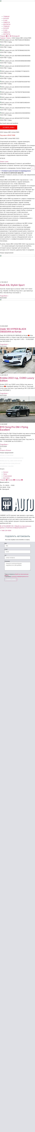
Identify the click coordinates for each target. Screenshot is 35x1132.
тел (5, 555)
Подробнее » (4, 296)
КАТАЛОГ (6, 18)
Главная (2, 38)
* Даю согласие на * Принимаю (16, 575)
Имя (5, 543)
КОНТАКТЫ (6, 24)
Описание (7, 561)
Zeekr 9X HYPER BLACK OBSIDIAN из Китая (13, 330)
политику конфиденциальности (19, 576)
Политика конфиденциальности (16, 527)
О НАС (5, 20)
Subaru (8, 38)
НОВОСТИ (6, 22)
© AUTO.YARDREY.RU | (7, 526)
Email (5, 549)
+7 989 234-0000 (5, 530)
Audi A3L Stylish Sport (12, 285)
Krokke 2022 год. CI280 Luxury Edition (17, 379)
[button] (5, 450)
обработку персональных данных (16, 575)
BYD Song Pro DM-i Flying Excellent (14, 428)
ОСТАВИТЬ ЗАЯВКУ (8, 127)
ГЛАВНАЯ (6, 16)
